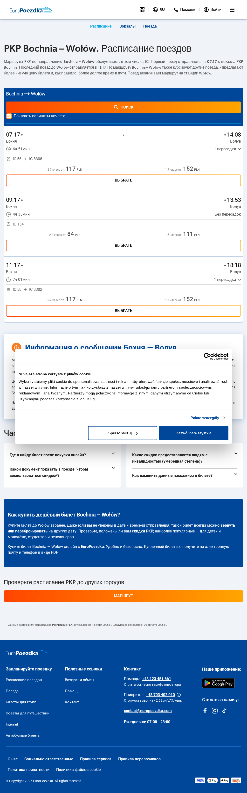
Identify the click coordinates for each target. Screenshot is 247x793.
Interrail (12, 724)
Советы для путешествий (27, 713)
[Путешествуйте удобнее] (142, 9)
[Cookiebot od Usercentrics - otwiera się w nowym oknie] (207, 356)
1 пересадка (225, 149)
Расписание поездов (24, 680)
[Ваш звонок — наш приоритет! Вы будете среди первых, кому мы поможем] (179, 695)
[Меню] (232, 9)
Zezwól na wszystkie (194, 433)
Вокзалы (127, 26)
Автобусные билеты (23, 735)
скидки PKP (142, 531)
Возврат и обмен (79, 680)
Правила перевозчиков (139, 759)
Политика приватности (28, 769)
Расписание (101, 26)
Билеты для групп (21, 702)
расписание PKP (54, 582)
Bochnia (138, 67)
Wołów (155, 67)
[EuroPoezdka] (27, 652)
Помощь (72, 691)
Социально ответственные (48, 759)
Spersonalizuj (120, 433)
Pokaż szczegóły (205, 417)
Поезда (150, 26)
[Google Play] (218, 683)
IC (147, 62)
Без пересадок (228, 214)
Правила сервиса (95, 759)
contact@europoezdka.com (148, 710)
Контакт (72, 702)
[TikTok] (224, 710)
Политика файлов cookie (78, 769)
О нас (13, 759)
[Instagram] (215, 710)
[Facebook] (205, 710)
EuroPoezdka (92, 546)
